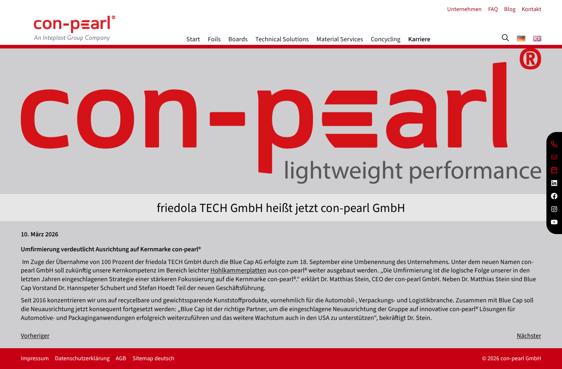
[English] (537, 39)
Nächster (529, 335)
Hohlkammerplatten (238, 270)
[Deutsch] (521, 39)
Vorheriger (35, 335)
